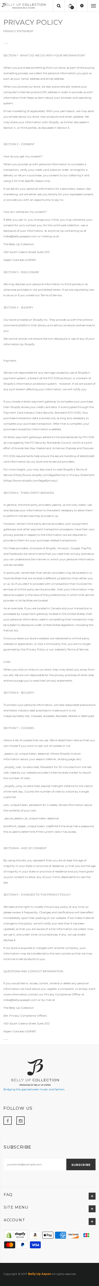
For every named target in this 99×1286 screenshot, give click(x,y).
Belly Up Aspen (39, 1274)
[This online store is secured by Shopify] (16, 1235)
